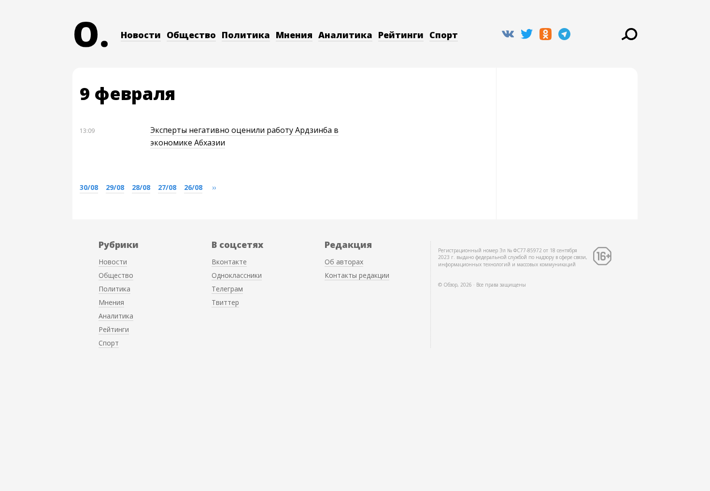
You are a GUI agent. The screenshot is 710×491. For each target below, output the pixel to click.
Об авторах (344, 261)
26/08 (193, 187)
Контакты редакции (357, 275)
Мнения (294, 35)
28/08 (141, 187)
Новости (141, 35)
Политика (246, 35)
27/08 (167, 187)
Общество (191, 35)
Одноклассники (237, 275)
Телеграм (227, 288)
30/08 (89, 187)
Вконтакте (229, 261)
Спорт (443, 35)
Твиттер (225, 302)
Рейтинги (401, 35)
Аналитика (345, 35)
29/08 (115, 187)
